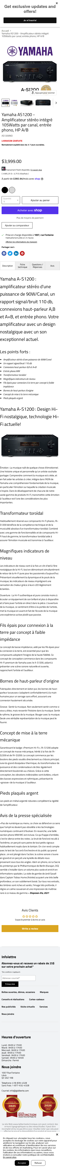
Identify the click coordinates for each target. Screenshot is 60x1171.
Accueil (5, 30)
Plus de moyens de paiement (30, 218)
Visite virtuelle (27, 1006)
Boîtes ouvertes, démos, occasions (18, 992)
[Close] (57, 1134)
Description (7, 265)
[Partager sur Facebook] (4, 253)
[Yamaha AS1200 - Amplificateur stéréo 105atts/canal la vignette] (5, 103)
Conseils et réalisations (13, 999)
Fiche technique (22, 266)
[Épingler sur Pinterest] (22, 253)
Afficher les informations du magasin (21, 242)
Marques (44, 992)
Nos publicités (9, 1006)
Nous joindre (8, 1014)
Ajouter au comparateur (17, 225)
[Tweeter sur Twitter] (10, 253)
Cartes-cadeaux (36, 999)
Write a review (30, 928)
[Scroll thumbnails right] (55, 102)
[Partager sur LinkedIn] (16, 253)
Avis (52, 265)
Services (44, 1006)
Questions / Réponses (37, 266)
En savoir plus (36, 169)
